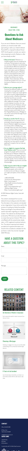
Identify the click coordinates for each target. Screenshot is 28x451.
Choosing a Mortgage (9, 341)
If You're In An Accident (10, 371)
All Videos (4, 441)
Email (2, 256)
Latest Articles (4, 439)
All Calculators (5, 443)
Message (3, 265)
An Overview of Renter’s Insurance (13, 312)
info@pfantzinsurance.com (7, 434)
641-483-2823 (7, 427)
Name (2, 246)
